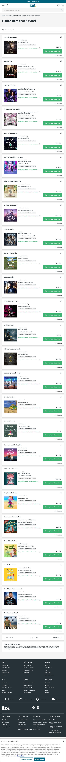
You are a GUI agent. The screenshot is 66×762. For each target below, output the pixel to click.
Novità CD (47, 665)
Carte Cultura (21, 722)
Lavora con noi (37, 727)
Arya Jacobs (26, 473)
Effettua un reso (22, 724)
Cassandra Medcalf (25, 568)
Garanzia (20, 727)
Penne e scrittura (49, 687)
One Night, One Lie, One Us (13, 589)
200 (37, 637)
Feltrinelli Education (54, 730)
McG (21, 232)
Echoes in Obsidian (10, 133)
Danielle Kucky (24, 136)
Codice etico (36, 729)
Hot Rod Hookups (10, 565)
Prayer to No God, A (11, 301)
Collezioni (26, 672)
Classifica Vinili (49, 675)
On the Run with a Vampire (13, 157)
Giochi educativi (28, 685)
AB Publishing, (21, 354)
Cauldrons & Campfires (12, 517)
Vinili (46, 670)
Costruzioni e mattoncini (30, 683)
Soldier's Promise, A (11, 613)
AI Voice (25, 329)
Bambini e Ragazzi (7, 692)
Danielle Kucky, (22, 138)
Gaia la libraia (6, 727)
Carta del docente (22, 719)
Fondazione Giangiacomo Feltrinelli (56, 726)
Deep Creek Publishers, (24, 332)
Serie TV (4, 690)
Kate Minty (23, 424)
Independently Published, (24, 92)
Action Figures (27, 692)
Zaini (46, 690)
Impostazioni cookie (26, 759)
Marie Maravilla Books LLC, (24, 546)
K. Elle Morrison (24, 520)
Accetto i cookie (39, 759)
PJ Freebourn (26, 113)
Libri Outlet (4, 670)
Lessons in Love (9, 421)
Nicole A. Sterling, (22, 306)
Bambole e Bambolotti (29, 690)
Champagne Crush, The (12, 181)
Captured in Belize (10, 493)
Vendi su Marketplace (39, 724)
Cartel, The (8, 61)
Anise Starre (23, 160)
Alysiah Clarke (27, 161)
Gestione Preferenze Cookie (25, 729)
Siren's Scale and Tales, (24, 210)
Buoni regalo (5, 722)
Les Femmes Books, (23, 186)
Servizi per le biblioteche (39, 719)
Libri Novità (5, 665)
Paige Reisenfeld (33, 88)
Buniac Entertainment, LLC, (25, 66)
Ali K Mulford (31, 520)
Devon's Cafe (9, 277)
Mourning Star (9, 229)
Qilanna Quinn (24, 376)
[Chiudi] (63, 741)
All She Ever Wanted (11, 469)
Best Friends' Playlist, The (13, 445)
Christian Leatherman (29, 89)
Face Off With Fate (10, 541)
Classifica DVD (6, 685)
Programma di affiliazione (40, 722)
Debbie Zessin (23, 496)
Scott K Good (23, 256)
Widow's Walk (9, 325)
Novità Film (5, 683)
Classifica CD (48, 667)
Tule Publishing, (22, 618)
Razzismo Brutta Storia (55, 732)
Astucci (47, 692)
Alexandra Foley (24, 208)
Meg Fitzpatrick (24, 88)
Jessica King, (21, 450)
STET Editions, (21, 164)
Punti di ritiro (5, 719)
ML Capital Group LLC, (23, 594)
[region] (33, 750)
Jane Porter (23, 616)
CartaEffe (4, 724)
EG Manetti (23, 64)
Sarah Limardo (24, 472)
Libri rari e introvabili (29, 667)
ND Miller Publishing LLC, (24, 282)
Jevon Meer (23, 592)
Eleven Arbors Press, (23, 475)
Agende (47, 685)
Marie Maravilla (24, 544)
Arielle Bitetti (23, 352)
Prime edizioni (27, 665)
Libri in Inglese (5, 672)
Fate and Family (9, 85)
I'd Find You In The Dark (12, 349)
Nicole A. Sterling (24, 304)
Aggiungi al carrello (53, 51)
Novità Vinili (48, 672)
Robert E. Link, (21, 402)
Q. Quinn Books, (22, 378)
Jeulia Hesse (23, 328)
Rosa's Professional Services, (25, 236)
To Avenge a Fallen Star (12, 373)
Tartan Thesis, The (10, 253)
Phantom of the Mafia (12, 109)
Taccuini (47, 683)
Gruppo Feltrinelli (53, 719)
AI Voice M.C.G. (27, 233)
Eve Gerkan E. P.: (9, 397)
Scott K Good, (21, 258)
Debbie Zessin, (21, 498)
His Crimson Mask (10, 37)
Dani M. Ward (23, 40)
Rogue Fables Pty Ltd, (23, 522)
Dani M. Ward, (21, 42)
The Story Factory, (22, 426)
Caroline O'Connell (25, 184)
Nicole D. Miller (24, 280)
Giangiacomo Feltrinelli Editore (55, 722)
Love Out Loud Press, (23, 570)
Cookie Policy (20, 756)
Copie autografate (28, 670)
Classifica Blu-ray (7, 687)
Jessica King (23, 448)
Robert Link (23, 400)
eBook (3, 675)
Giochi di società (28, 687)
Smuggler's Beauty (10, 205)
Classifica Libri (6, 667)
